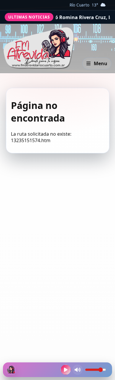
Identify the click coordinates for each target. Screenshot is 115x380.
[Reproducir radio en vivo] (66, 370)
